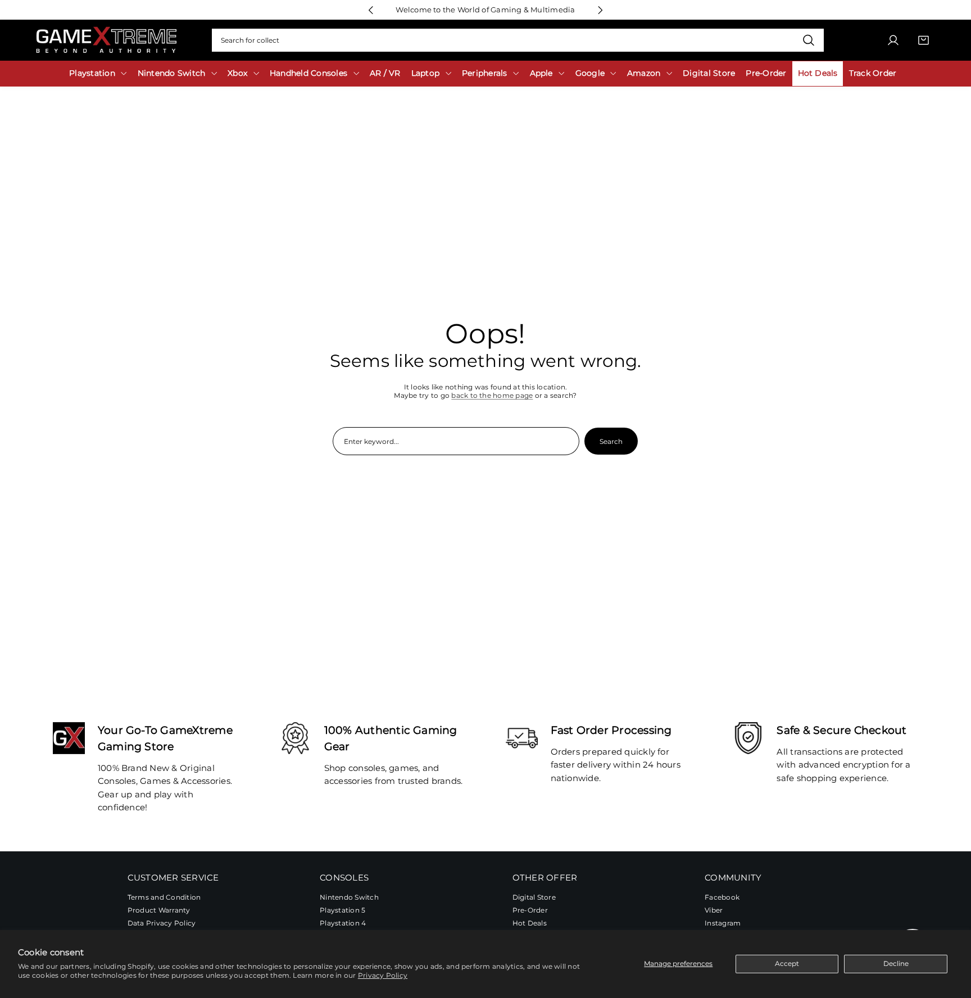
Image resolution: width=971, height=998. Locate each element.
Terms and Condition (164, 897)
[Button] (370, 9)
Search (611, 441)
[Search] (808, 40)
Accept (787, 963)
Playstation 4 (343, 922)
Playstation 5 (342, 909)
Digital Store (534, 897)
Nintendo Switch (349, 897)
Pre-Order (530, 909)
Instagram (723, 922)
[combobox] (517, 40)
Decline (896, 963)
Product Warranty (159, 909)
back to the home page (492, 395)
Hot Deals (529, 922)
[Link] (106, 40)
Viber (714, 909)
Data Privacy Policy (162, 922)
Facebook (722, 897)
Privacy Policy (382, 975)
